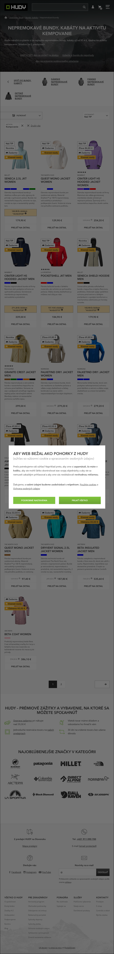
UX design (43, 947)
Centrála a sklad (103, 910)
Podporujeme (10, 919)
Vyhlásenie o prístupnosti (38, 933)
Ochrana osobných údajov (26, 488)
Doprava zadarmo (22, 720)
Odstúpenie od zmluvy (37, 910)
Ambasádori (9, 915)
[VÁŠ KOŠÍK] (99, 7)
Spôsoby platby (34, 924)
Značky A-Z (9, 910)
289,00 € (50, 579)
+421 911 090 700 (86, 839)
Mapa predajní (29, 846)
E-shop (99, 906)
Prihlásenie (93, 7)
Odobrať (22, 125)
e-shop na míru (55, 947)
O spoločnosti (10, 901)
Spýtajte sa (61, 906)
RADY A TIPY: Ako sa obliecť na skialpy (39, 55)
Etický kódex (9, 906)
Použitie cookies (88, 484)
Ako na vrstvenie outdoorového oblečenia (57, 61)
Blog (6, 928)
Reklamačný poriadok (37, 915)
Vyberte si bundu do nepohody (78, 55)
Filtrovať (21, 115)
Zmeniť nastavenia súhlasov (39, 937)
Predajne (100, 901)
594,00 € (14, 659)
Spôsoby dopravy (35, 919)
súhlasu (68, 882)
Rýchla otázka (101, 915)
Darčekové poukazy (82, 910)
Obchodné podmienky (37, 906)
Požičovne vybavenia (82, 901)
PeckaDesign (70, 947)
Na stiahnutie (62, 901)
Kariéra (7, 924)
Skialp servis (79, 906)
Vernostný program (36, 901)
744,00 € (86, 579)
